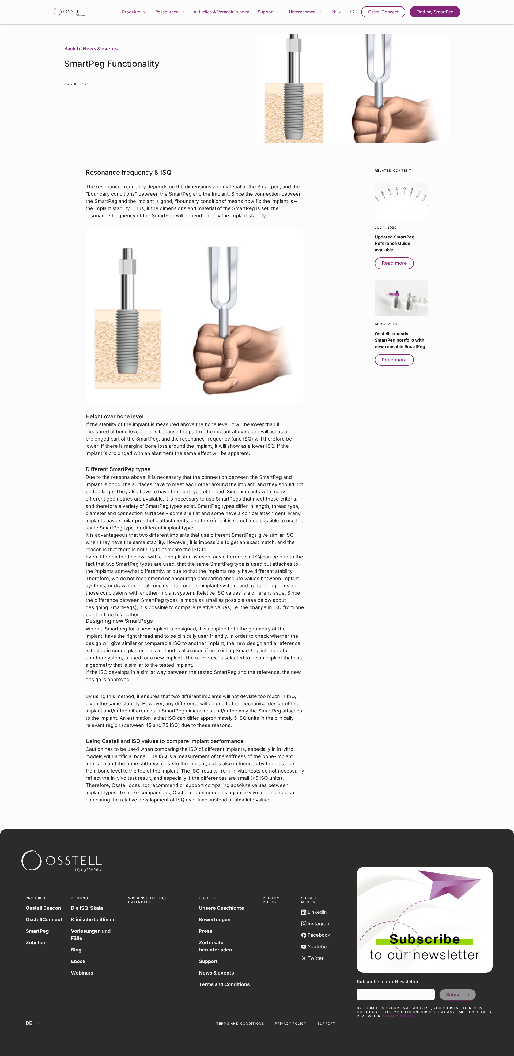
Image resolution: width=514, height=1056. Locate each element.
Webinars (82, 973)
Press (205, 931)
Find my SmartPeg (435, 12)
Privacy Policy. (398, 1016)
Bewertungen (214, 919)
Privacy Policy (291, 1023)
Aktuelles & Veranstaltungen (221, 11)
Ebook (78, 961)
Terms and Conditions (224, 984)
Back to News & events (91, 48)
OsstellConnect (383, 12)
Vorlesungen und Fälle (91, 934)
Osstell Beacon (43, 908)
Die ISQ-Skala (87, 908)
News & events (216, 973)
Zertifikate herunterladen (215, 946)
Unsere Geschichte (221, 908)
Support (208, 961)
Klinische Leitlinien (93, 919)
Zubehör (36, 942)
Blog (76, 950)
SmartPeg (37, 931)
